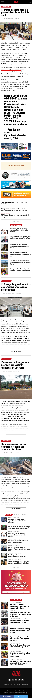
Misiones (21, 43)
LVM (25, 202)
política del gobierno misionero (11, 70)
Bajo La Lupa (17, 684)
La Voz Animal (25, 684)
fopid (21, 202)
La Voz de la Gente (8, 684)
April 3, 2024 (11, 138)
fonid (16, 202)
